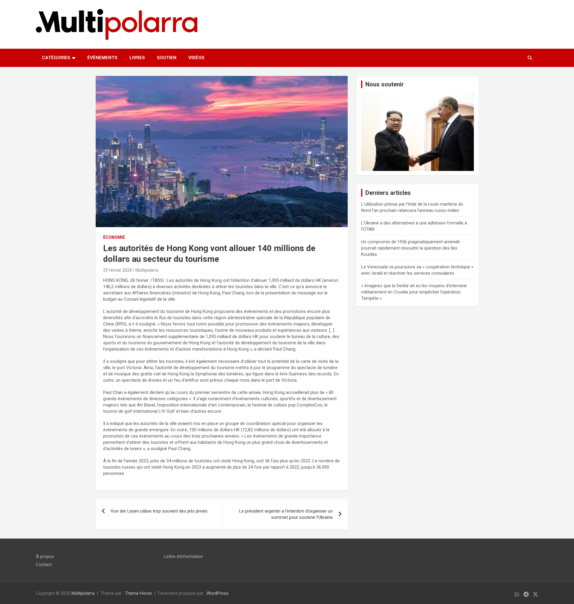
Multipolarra (146, 270)
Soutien (166, 57)
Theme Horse (138, 593)
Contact (44, 564)
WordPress (217, 593)
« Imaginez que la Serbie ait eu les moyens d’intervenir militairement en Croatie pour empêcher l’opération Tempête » (414, 292)
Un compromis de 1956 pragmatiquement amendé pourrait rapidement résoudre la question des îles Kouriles (410, 248)
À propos (45, 556)
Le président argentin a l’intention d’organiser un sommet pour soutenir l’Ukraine (286, 514)
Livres (137, 57)
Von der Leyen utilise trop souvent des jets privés (159, 511)
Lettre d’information (183, 556)
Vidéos (196, 57)
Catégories (56, 57)
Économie (114, 237)
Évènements (102, 57)
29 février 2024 (117, 270)
